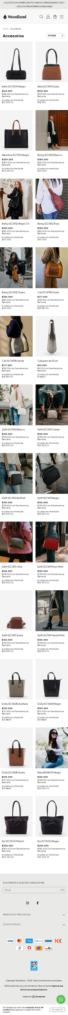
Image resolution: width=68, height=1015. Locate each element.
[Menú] (62, 17)
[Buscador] (41, 17)
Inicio (5, 29)
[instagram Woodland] (27, 902)
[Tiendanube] (34, 997)
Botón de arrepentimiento (34, 990)
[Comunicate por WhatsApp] (61, 999)
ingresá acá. (57, 986)
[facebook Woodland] (37, 902)
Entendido (57, 1010)
